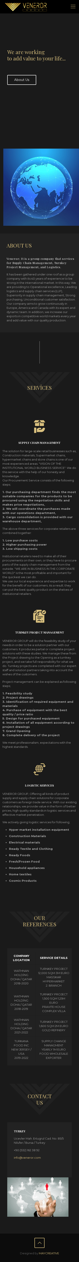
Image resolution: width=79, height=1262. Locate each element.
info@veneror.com (27, 1157)
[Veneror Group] (25, 6)
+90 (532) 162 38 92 (27, 1150)
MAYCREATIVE (49, 1253)
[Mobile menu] (73, 6)
